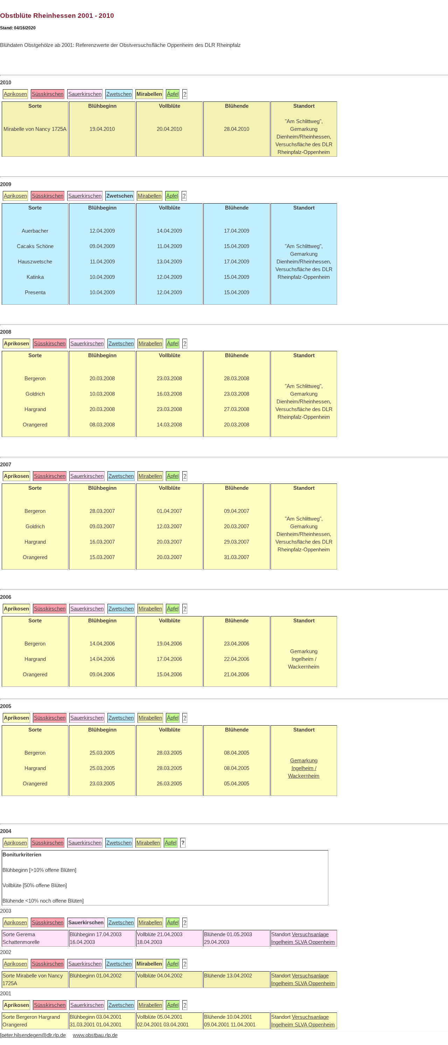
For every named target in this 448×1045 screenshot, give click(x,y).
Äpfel (172, 94)
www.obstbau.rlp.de (95, 1035)
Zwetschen (119, 94)
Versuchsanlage (310, 934)
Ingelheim (283, 942)
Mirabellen (149, 196)
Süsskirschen (47, 94)
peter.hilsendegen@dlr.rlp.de (33, 1035)
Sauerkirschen (85, 94)
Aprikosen (15, 94)
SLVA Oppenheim (315, 942)
